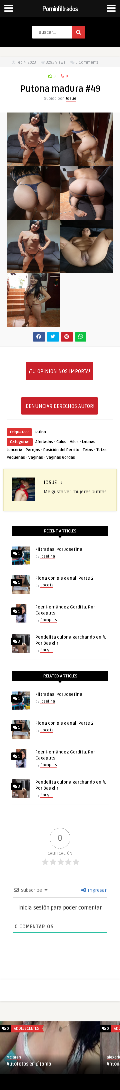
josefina (47, 556)
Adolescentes (26, 1028)
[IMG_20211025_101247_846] (33, 162)
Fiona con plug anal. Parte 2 (64, 578)
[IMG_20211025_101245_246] (86, 269)
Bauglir (46, 650)
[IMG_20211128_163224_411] (86, 162)
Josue (71, 98)
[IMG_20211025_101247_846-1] (33, 269)
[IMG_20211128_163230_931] (33, 216)
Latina (40, 432)
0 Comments (87, 62)
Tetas (88, 449)
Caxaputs (48, 620)
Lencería (14, 449)
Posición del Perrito (61, 449)
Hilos (74, 441)
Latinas (88, 441)
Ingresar (97, 890)
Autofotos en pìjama (29, 1064)
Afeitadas (44, 441)
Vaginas (35, 457)
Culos (61, 441)
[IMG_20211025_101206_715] (33, 323)
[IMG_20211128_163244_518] (86, 216)
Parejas (33, 449)
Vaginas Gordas (60, 457)
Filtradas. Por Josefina (58, 549)
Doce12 (46, 585)
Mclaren (14, 1057)
